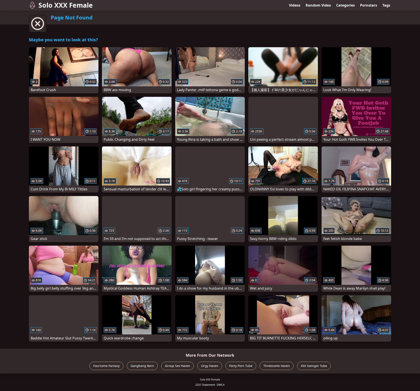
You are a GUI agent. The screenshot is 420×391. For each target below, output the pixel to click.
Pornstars (368, 5)
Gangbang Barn (142, 366)
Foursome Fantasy (106, 366)
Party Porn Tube (240, 366)
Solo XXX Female (65, 5)
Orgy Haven (209, 366)
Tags (386, 5)
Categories (345, 5)
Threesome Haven (276, 366)
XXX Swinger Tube (314, 366)
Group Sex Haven (177, 366)
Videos (294, 5)
